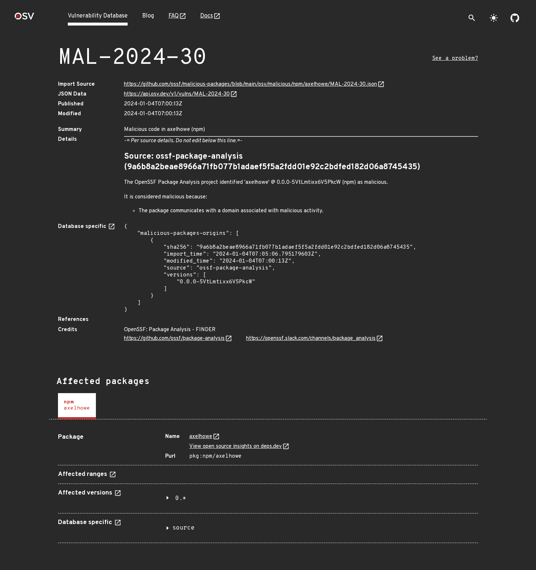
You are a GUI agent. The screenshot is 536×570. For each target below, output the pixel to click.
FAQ (173, 16)
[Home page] (24, 18)
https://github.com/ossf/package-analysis (174, 338)
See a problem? (455, 58)
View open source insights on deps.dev (235, 446)
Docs (206, 16)
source (183, 528)
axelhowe (200, 436)
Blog (148, 16)
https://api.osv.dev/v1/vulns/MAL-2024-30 (177, 94)
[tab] (77, 406)
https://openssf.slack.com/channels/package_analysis (311, 338)
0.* (180, 498)
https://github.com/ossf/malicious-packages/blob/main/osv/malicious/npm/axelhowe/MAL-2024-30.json (250, 84)
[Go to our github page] (514, 17)
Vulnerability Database (98, 16)
